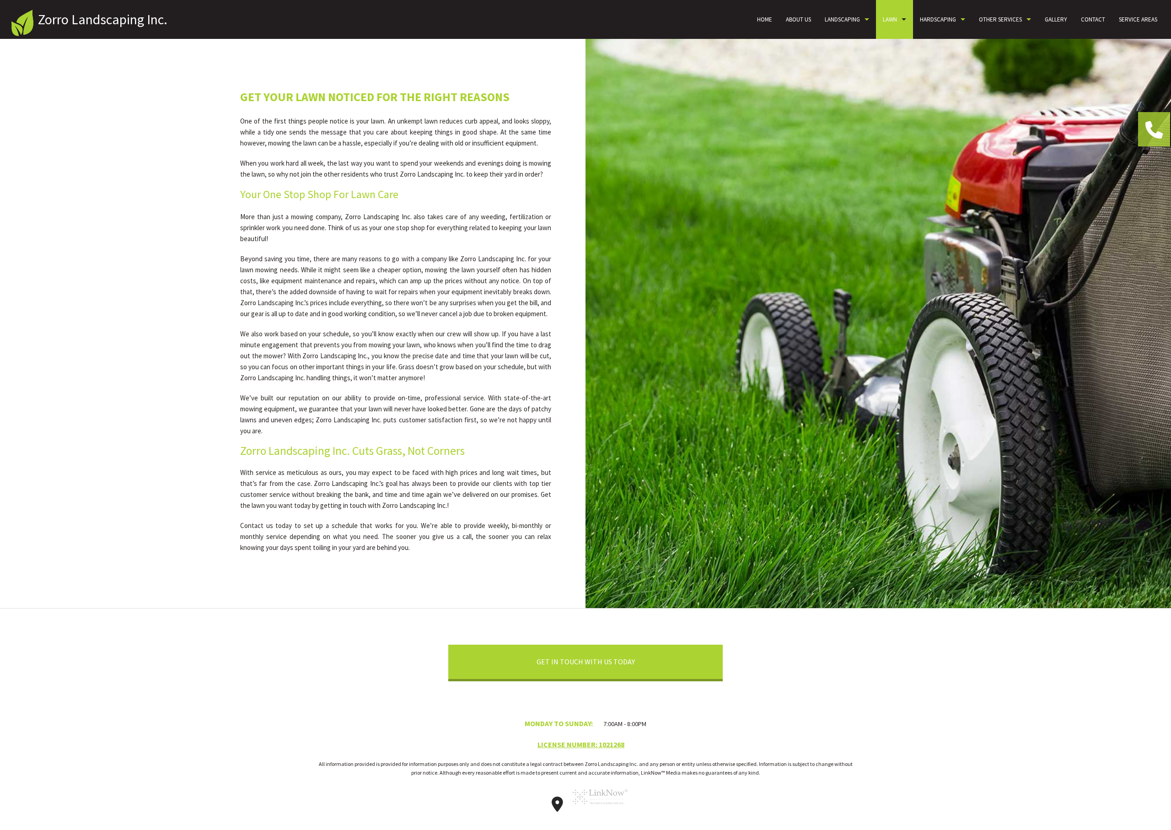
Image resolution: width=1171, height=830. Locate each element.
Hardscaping (938, 19)
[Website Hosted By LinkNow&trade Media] (600, 807)
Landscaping (842, 19)
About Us (798, 19)
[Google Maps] (557, 807)
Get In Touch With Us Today (586, 661)
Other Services (1000, 19)
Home (764, 19)
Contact (1093, 19)
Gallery (1056, 19)
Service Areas (1138, 19)
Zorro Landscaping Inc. (102, 19)
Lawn (890, 19)
